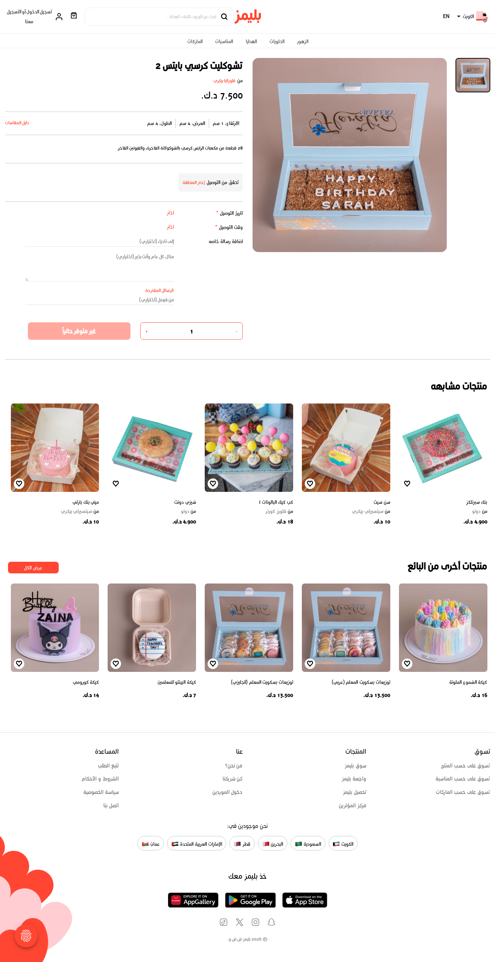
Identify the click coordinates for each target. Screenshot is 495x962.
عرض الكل (33, 567)
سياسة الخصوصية (101, 792)
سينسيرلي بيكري (371, 511)
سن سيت (382, 502)
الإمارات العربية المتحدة (200, 843)
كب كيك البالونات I (276, 502)
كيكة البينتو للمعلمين (177, 682)
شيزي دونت (185, 502)
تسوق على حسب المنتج (465, 765)
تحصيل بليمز (354, 792)
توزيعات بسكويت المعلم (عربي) (361, 682)
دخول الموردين (227, 792)
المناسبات (224, 41)
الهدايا (251, 41)
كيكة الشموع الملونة (468, 682)
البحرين (276, 843)
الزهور (302, 41)
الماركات (195, 41)
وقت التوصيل (229, 227)
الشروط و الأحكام (100, 778)
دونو (479, 511)
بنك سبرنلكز (476, 502)
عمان (154, 843)
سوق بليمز (355, 765)
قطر (245, 843)
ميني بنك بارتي (85, 502)
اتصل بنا (111, 805)
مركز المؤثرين (352, 805)
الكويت (346, 843)
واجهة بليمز (354, 778)
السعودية (311, 843)
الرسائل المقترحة (159, 290)
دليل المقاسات (17, 123)
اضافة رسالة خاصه (226, 241)
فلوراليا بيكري (224, 81)
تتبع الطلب (108, 765)
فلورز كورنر (279, 511)
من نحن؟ (234, 765)
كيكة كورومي (86, 682)
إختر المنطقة (194, 182)
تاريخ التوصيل (229, 213)
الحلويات (277, 41)
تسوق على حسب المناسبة (463, 778)
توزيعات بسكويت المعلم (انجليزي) (262, 682)
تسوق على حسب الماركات (463, 792)
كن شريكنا (232, 778)
